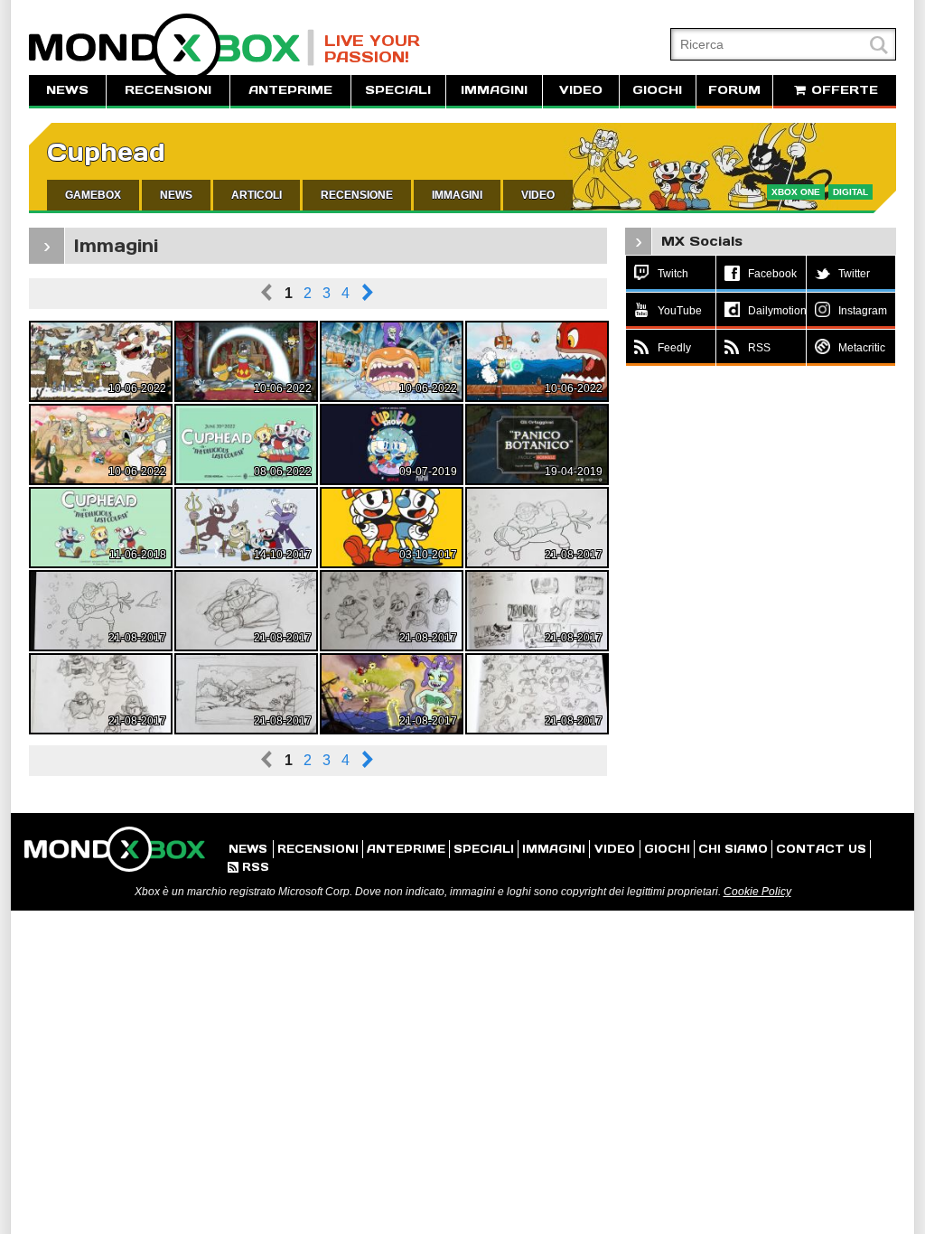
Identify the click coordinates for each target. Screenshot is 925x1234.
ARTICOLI (256, 195)
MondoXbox (171, 47)
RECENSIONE (357, 195)
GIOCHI (657, 90)
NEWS (67, 90)
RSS (248, 867)
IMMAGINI (494, 90)
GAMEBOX (93, 195)
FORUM (734, 90)
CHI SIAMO (733, 848)
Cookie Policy (757, 891)
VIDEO (581, 90)
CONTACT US (821, 848)
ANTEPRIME (290, 90)
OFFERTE (842, 90)
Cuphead (106, 152)
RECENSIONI (168, 90)
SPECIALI (398, 90)
